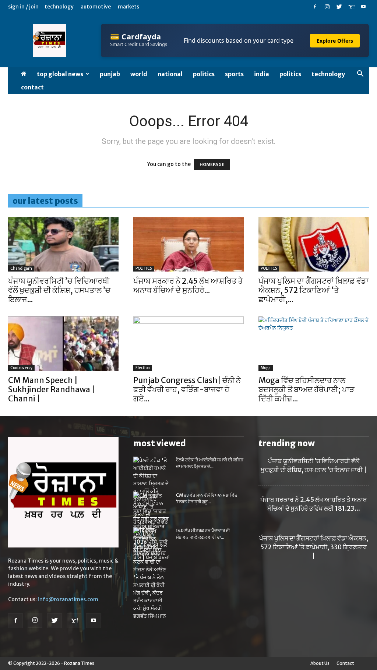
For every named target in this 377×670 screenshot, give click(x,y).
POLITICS (204, 74)
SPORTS (234, 74)
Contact (32, 87)
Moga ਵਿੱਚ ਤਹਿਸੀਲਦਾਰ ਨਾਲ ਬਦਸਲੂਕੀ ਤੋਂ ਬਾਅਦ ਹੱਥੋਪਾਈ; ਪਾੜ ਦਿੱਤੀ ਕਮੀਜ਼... (306, 389)
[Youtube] (363, 6)
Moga (266, 367)
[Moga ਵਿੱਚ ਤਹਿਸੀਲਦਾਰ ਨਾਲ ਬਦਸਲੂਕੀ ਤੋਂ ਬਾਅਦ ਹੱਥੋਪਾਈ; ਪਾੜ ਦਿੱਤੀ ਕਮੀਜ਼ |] (313, 343)
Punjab (110, 74)
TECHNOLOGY (328, 74)
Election (142, 367)
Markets (128, 6)
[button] (360, 74)
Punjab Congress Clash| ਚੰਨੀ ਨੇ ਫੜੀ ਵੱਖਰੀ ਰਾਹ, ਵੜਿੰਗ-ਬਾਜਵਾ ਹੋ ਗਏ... (187, 389)
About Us (320, 663)
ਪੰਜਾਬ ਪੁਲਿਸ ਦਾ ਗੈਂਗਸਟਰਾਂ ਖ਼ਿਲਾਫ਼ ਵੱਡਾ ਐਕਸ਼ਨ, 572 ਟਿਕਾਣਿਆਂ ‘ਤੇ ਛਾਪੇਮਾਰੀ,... (313, 290)
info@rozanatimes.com (68, 599)
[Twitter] (339, 6)
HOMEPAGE (212, 164)
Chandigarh (21, 268)
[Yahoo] (351, 6)
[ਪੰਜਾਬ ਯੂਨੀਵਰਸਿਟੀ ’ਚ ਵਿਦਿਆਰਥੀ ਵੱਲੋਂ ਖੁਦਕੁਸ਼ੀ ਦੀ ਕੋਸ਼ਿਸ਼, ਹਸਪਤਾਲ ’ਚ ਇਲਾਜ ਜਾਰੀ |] (63, 244)
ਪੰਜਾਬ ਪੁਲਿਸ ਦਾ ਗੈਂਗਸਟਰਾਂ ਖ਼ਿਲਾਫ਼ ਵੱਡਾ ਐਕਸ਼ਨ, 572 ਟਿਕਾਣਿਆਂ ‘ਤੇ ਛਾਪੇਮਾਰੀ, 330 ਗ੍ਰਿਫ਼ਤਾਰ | (313, 547)
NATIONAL (170, 74)
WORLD (138, 74)
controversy (21, 367)
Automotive (96, 6)
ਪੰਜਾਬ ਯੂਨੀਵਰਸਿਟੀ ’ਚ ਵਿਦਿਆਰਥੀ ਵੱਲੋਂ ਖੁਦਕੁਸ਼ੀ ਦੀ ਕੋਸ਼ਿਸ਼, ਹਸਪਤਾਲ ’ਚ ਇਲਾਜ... (59, 290)
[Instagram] (326, 6)
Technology (59, 6)
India (261, 74)
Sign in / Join (23, 6)
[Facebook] (314, 6)
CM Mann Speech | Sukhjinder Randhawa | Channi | (51, 389)
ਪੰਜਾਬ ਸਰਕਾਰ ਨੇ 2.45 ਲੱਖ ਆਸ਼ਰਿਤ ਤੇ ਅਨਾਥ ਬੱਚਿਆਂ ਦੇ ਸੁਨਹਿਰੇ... (188, 285)
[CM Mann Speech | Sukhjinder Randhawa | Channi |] (63, 343)
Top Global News (60, 74)
